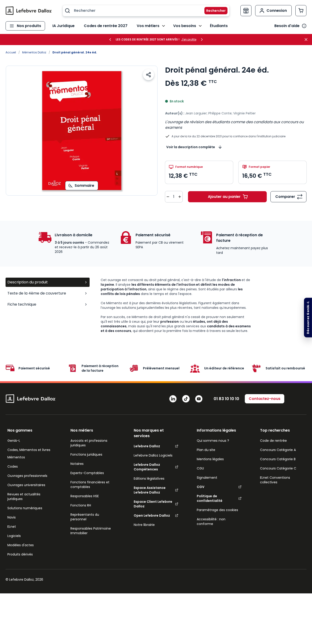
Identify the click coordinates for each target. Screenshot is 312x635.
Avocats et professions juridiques (88, 443)
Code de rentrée (273, 440)
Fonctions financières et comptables (89, 484)
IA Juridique (63, 25)
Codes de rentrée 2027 (105, 25)
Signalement (207, 477)
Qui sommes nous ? (213, 440)
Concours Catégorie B (278, 459)
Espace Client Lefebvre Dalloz (153, 504)
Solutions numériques (24, 508)
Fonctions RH (80, 505)
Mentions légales (210, 459)
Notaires (77, 463)
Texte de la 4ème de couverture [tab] (36, 293)
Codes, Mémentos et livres (28, 450)
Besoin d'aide (287, 25)
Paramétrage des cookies (217, 510)
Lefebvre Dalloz (147, 446)
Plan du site (206, 450)
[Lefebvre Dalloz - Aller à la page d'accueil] (29, 10)
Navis (11, 517)
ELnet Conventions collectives (275, 480)
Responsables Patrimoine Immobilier (90, 530)
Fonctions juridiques (86, 454)
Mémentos (16, 457)
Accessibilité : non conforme (211, 521)
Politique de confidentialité (209, 498)
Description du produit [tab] (27, 282)
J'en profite (188, 39)
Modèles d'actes (20, 545)
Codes (12, 466)
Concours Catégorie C (278, 468)
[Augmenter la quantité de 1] (179, 196)
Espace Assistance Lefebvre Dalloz (150, 490)
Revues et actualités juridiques (23, 496)
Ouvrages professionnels (27, 475)
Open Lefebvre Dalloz (152, 515)
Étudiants (219, 25)
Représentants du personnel (84, 516)
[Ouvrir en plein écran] (82, 130)
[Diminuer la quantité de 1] (168, 196)
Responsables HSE (84, 496)
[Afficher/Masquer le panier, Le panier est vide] (300, 10)
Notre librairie (144, 524)
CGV (200, 487)
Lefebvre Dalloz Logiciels (153, 455)
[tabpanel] (203, 305)
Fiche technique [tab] (21, 304)
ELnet (11, 526)
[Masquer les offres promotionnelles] (307, 39)
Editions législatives (149, 478)
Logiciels (14, 536)
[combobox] (146, 10)
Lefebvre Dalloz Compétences (147, 467)
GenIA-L (13, 440)
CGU (200, 468)
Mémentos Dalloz (34, 52)
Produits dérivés (20, 554)
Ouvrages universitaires (26, 485)
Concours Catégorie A (278, 450)
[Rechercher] (213, 10)
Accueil (11, 52)
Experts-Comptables (87, 473)
